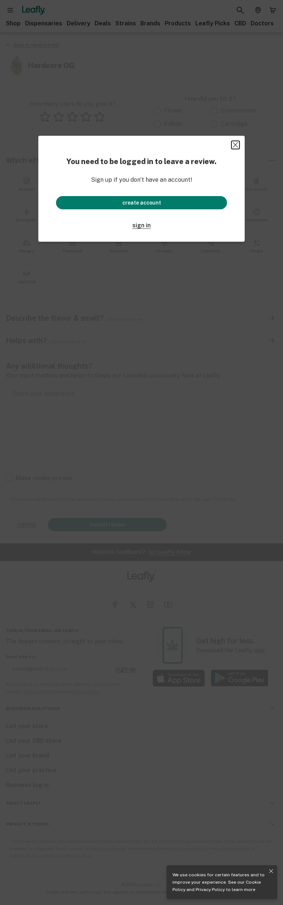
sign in (141, 225)
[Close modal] (235, 145)
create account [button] (141, 203)
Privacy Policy (210, 889)
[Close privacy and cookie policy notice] (271, 871)
